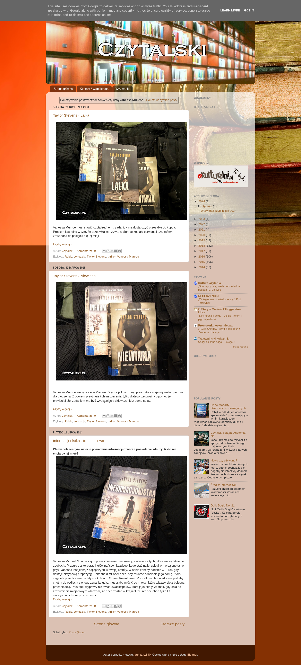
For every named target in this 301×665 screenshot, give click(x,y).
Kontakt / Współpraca (94, 88)
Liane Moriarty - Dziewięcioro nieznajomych (228, 406)
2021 (202, 229)
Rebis (68, 256)
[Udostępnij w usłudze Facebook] (116, 251)
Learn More (230, 10)
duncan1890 (143, 654)
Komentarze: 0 (87, 250)
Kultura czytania (209, 283)
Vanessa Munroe (128, 256)
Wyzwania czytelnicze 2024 (218, 210)
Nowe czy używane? (224, 460)
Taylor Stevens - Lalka (71, 115)
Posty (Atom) (77, 632)
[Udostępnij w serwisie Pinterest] (120, 251)
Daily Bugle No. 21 (223, 505)
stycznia (207, 206)
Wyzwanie (122, 88)
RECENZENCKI (208, 296)
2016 (202, 256)
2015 (202, 261)
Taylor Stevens (96, 256)
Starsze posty (173, 624)
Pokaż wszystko (240, 347)
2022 (202, 224)
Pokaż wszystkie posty (161, 100)
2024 (202, 201)
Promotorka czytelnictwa (215, 325)
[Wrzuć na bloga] (108, 251)
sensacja (79, 256)
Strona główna (63, 88)
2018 (202, 245)
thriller (111, 256)
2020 (202, 235)
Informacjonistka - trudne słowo (78, 441)
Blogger (192, 654)
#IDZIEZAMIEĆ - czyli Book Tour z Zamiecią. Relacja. (219, 330)
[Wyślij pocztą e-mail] (104, 251)
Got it (249, 10)
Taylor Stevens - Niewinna (74, 276)
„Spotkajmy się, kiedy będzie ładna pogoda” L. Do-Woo (219, 288)
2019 (202, 240)
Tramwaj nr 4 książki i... (214, 338)
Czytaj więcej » (62, 244)
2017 (202, 251)
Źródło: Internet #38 (223, 484)
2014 (202, 267)
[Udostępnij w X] (112, 251)
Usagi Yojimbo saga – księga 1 (216, 341)
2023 (202, 219)
